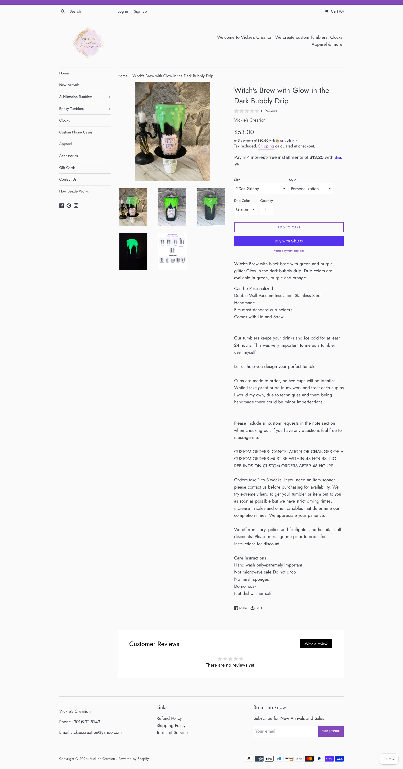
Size (237, 179)
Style (292, 179)
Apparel (65, 144)
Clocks (64, 120)
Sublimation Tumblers (85, 96)
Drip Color (242, 200)
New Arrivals (69, 84)
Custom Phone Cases (75, 132)
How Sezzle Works (74, 191)
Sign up (140, 11)
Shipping (266, 146)
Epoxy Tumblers (85, 108)
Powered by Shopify (133, 758)
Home (64, 73)
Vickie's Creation (103, 758)
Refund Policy (169, 718)
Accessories (68, 155)
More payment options (289, 250)
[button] (289, 140)
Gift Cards (67, 167)
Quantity (266, 200)
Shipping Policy (170, 725)
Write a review (316, 644)
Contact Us (67, 179)
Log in (123, 11)
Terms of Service (172, 732)
